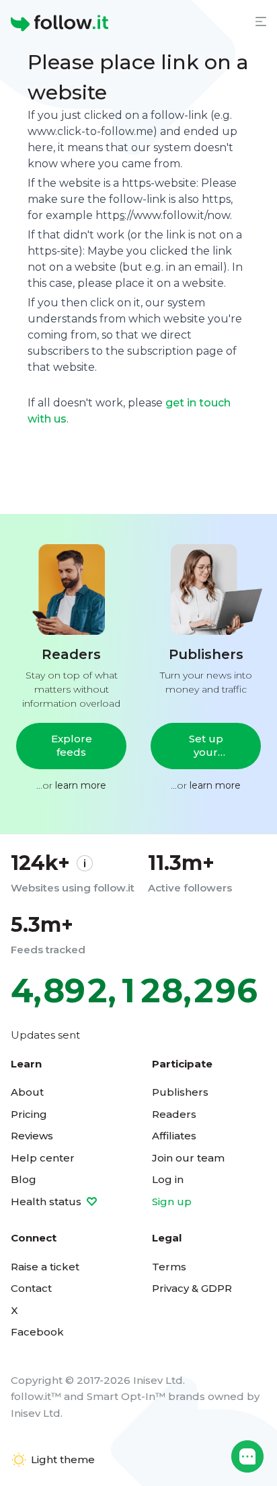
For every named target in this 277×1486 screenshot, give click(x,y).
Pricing (29, 1114)
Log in (168, 1179)
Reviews (32, 1135)
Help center (43, 1157)
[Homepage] (59, 23)
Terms (169, 1266)
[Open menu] (260, 21)
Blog (23, 1179)
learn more (80, 785)
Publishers (180, 1092)
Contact (31, 1288)
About (27, 1092)
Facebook (37, 1331)
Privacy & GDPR (192, 1288)
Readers (174, 1114)
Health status (47, 1201)
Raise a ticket (45, 1266)
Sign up (172, 1201)
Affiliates (174, 1135)
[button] (247, 1456)
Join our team (188, 1157)
